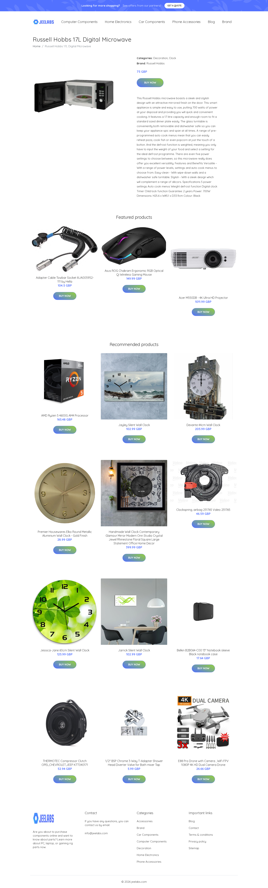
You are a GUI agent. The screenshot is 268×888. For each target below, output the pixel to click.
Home (36, 46)
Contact (194, 828)
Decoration (160, 58)
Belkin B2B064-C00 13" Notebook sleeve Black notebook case (203, 652)
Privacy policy (197, 841)
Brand (227, 22)
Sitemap (194, 848)
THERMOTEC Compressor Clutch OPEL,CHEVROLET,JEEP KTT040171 (65, 763)
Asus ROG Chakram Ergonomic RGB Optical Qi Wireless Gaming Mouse (134, 272)
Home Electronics (118, 22)
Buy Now (150, 82)
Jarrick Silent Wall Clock (134, 650)
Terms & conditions (201, 834)
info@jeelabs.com (96, 833)
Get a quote (174, 5)
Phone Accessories (186, 22)
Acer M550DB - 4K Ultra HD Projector (203, 298)
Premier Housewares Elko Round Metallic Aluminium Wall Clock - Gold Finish (65, 533)
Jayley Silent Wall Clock (134, 425)
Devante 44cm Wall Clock (203, 425)
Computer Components (79, 22)
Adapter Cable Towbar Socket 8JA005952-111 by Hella (65, 279)
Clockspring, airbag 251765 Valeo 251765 (203, 510)
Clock (172, 58)
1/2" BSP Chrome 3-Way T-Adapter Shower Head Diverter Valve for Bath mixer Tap (134, 763)
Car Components (152, 22)
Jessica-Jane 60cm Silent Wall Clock (64, 650)
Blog (211, 22)
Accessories (145, 821)
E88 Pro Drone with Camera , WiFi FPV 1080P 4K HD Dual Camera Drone (203, 763)
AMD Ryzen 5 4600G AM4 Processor (64, 415)
